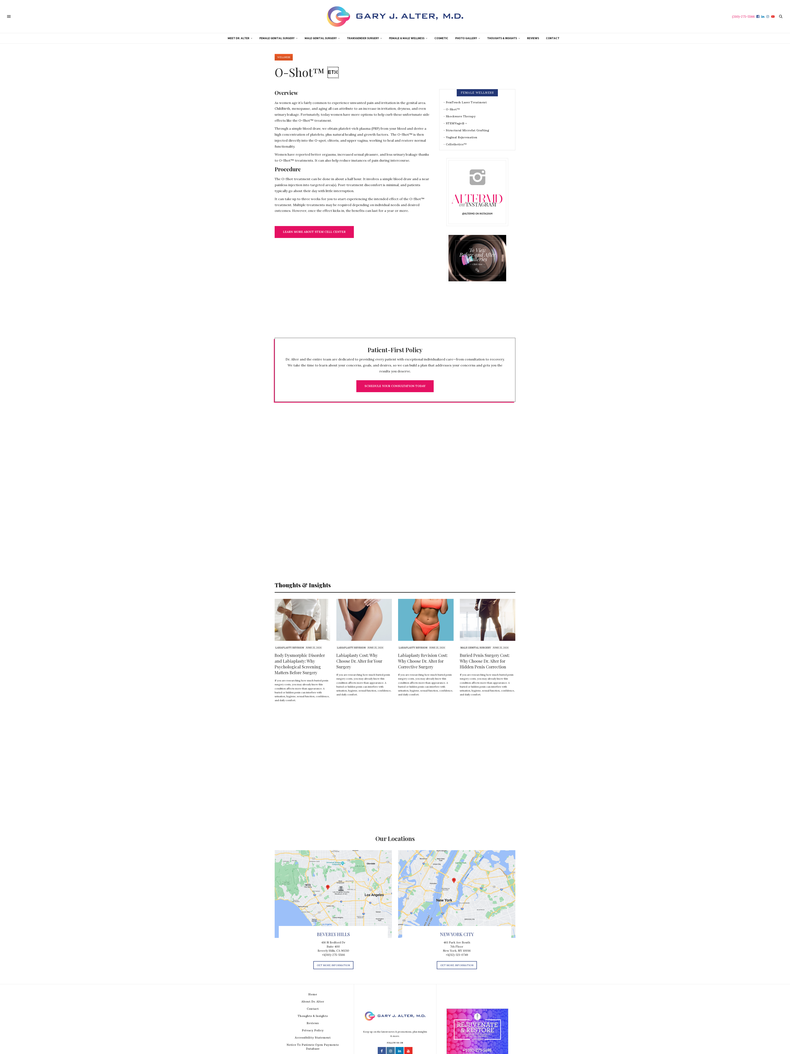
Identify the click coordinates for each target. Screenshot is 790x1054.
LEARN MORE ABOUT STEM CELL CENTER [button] (314, 232)
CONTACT (552, 38)
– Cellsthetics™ (455, 144)
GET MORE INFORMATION (333, 965)
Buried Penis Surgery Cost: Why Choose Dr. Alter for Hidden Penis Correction (485, 660)
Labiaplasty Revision (289, 647)
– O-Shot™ (451, 109)
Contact (313, 1009)
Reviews (313, 1023)
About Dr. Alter (312, 1001)
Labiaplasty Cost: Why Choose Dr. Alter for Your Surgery (359, 660)
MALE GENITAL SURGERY (321, 38)
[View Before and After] (477, 258)
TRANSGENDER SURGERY (363, 38)
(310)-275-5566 (743, 16)
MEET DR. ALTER (238, 38)
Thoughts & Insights (313, 1016)
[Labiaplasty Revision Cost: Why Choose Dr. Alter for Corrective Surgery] (426, 620)
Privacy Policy (313, 1030)
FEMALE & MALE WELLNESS (406, 38)
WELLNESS (283, 57)
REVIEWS (533, 38)
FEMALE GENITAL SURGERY (277, 38)
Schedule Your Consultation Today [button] (395, 386)
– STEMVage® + (455, 123)
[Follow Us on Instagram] (477, 192)
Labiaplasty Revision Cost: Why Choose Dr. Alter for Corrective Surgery (423, 660)
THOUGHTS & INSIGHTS (502, 38)
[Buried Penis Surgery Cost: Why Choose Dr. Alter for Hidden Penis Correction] (487, 620)
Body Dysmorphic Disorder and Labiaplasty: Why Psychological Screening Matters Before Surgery (300, 663)
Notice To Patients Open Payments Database (313, 1047)
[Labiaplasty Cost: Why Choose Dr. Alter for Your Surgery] (364, 620)
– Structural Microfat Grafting (466, 130)
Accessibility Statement (313, 1037)
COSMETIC (441, 38)
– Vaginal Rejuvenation (460, 137)
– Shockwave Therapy (459, 116)
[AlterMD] (395, 16)
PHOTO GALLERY (466, 38)
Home (312, 994)
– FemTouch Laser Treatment (465, 102)
